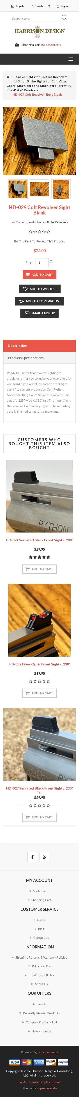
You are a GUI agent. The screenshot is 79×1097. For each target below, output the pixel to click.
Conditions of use (41, 975)
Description (17, 345)
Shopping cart (41, 900)
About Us (41, 984)
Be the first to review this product (39, 241)
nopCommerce (48, 1052)
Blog (41, 929)
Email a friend (43, 313)
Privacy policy (41, 966)
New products (41, 1031)
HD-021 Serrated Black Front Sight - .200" (39, 540)
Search (65, 18)
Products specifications (26, 358)
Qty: (29, 262)
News (41, 920)
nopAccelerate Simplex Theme (39, 1082)
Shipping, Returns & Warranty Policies (41, 957)
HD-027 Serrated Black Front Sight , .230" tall (39, 790)
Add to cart (42, 274)
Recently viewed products (41, 1013)
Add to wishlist (43, 289)
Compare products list (41, 1022)
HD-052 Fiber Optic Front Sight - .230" (39, 664)
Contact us (41, 937)
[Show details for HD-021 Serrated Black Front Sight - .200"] (39, 496)
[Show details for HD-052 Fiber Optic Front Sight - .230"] (39, 620)
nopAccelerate (47, 1088)
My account (41, 891)
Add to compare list (43, 301)
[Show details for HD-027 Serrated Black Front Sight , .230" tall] (39, 744)
